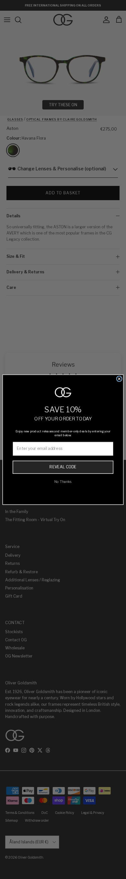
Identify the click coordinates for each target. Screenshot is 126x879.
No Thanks (63, 481)
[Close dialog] (119, 378)
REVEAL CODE (62, 467)
